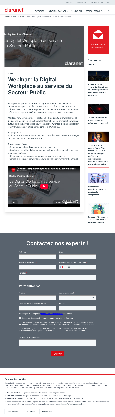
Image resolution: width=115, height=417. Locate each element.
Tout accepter (12, 412)
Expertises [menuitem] (39, 11)
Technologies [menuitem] (77, 11)
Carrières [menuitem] (93, 2)
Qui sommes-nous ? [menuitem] (81, 2)
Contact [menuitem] (107, 2)
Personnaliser (47, 412)
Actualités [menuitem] (99, 11)
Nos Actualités (18, 17)
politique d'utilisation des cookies (71, 404)
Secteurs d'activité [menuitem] (57, 11)
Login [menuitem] (100, 2)
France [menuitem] (68, 2)
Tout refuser (30, 412)
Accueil (7, 17)
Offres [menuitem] (89, 11)
